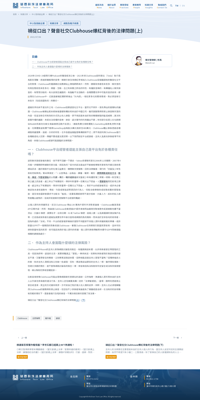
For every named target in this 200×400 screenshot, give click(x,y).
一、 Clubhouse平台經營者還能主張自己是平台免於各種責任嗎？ (62, 61)
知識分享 (54, 23)
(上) (77, 299)
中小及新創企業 (37, 23)
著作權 (48, 318)
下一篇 (176, 337)
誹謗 (58, 318)
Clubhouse (22, 318)
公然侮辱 (36, 318)
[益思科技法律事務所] (33, 5)
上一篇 (24, 337)
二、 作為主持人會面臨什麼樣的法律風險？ (52, 66)
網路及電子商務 (71, 23)
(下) (83, 299)
